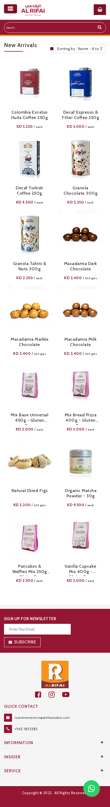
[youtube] (68, 694)
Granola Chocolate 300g (80, 190)
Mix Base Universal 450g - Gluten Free (29, 418)
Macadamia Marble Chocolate (29, 342)
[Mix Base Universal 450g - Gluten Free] (29, 385)
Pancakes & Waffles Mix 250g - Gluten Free (29, 570)
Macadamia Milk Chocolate (80, 342)
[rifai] (55, 674)
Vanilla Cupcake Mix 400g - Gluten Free (80, 570)
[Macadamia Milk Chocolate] (80, 309)
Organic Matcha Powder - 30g (80, 493)
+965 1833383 (26, 729)
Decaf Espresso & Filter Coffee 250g (80, 115)
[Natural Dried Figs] (30, 461)
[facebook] (42, 694)
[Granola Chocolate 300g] (80, 158)
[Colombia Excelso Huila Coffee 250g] (29, 82)
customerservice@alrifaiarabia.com (42, 718)
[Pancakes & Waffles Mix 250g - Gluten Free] (29, 536)
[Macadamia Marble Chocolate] (29, 309)
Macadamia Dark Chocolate (80, 266)
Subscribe (25, 641)
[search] (99, 27)
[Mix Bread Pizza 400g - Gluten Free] (80, 385)
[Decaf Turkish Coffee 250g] (29, 158)
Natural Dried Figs (29, 490)
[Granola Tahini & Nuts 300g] (29, 234)
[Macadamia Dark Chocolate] (80, 234)
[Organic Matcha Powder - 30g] (80, 461)
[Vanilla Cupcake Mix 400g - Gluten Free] (80, 536)
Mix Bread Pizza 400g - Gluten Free (81, 418)
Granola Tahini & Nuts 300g (29, 266)
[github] (55, 694)
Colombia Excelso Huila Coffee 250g (29, 115)
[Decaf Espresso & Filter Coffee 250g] (80, 82)
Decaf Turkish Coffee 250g (29, 190)
